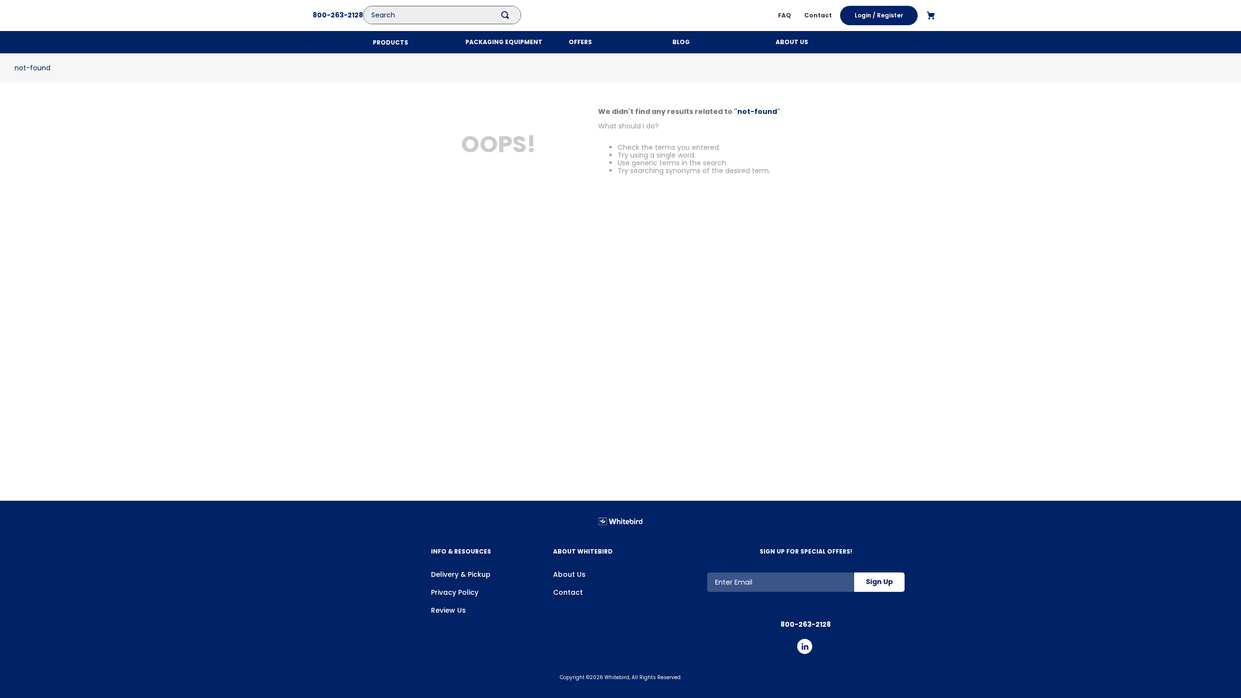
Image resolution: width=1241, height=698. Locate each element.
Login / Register (879, 15)
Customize (909, 654)
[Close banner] (1005, 617)
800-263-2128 (338, 15)
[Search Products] (507, 15)
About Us (569, 574)
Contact (568, 592)
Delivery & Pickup (461, 574)
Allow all (914, 626)
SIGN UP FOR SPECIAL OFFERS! (806, 551)
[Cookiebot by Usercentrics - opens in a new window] (283, 679)
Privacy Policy (454, 592)
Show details (370, 675)
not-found (32, 68)
